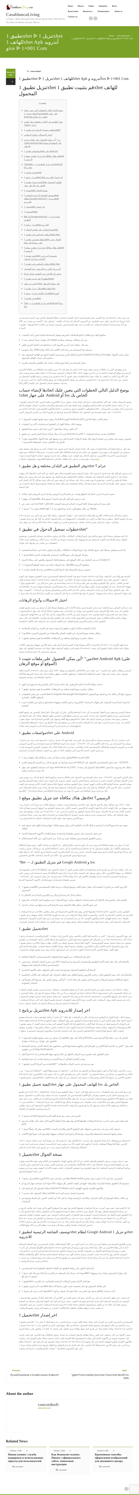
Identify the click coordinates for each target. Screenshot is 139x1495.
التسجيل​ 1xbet (31, 211)
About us (118, 11)
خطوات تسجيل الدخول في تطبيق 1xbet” (42, 129)
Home (70, 6)
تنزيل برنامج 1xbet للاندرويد (36, 224)
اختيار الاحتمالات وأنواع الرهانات (38, 134)
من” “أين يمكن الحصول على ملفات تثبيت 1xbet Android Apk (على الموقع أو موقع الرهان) (43, 143)
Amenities (103, 6)
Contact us (72, 17)
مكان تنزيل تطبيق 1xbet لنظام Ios (39, 288)
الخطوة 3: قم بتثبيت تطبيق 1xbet (39, 278)
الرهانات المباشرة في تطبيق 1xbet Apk (42, 234)
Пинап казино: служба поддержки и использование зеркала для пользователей (25, 1457)
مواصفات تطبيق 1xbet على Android (41, 151)
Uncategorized (123, 36)
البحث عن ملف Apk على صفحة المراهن (42, 283)
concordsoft (35, 71)
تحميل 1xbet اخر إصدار (34, 206)
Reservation (73, 11)
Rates (114, 6)
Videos (91, 6)
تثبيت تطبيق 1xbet (32, 298)
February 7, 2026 (15, 1451)
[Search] (82, 17)
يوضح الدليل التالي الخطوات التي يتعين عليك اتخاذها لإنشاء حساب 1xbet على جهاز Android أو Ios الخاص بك (43, 113)
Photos (81, 6)
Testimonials (102, 11)
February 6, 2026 (102, 1451)
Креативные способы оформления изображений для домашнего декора (111, 1457)
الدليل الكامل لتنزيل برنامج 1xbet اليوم (41, 293)
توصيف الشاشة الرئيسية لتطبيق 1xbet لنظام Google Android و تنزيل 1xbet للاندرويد (41, 198)
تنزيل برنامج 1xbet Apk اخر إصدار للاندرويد (43, 177)
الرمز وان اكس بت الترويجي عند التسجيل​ (42, 268)
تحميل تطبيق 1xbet (33, 172)
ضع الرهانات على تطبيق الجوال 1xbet (41, 229)
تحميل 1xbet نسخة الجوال (36, 190)
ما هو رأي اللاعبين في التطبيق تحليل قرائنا (42, 273)
